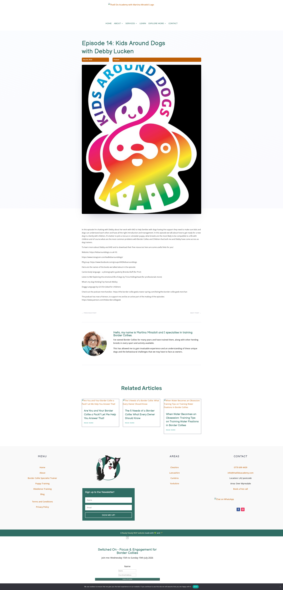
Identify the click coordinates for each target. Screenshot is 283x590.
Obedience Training (42, 489)
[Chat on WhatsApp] (240, 499)
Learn (143, 23)
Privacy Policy (42, 507)
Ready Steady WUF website (133, 533)
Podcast (116, 59)
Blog (42, 494)
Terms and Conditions (42, 501)
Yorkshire (174, 483)
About (117, 23)
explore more (156, 23)
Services (130, 23)
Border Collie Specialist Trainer (42, 478)
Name (127, 566)
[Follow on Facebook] (238, 509)
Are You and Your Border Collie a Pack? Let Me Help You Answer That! (100, 414)
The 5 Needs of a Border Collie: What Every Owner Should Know (140, 414)
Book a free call (240, 489)
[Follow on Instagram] (243, 509)
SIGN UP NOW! (127, 579)
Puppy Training (42, 483)
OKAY (196, 586)
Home (108, 23)
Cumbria (174, 478)
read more (88, 423)
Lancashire (174, 472)
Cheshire (174, 467)
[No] (280, 587)
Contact (173, 23)
